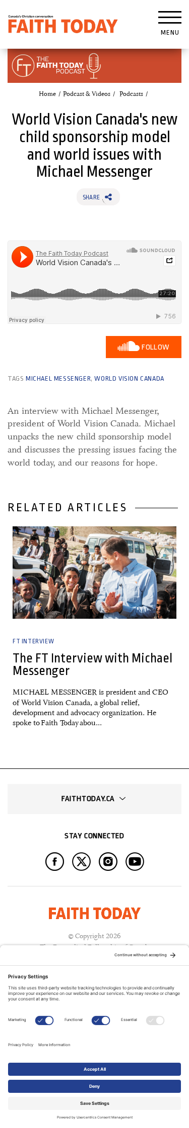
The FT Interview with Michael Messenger (92, 664)
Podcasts (131, 94)
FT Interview (33, 641)
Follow (155, 347)
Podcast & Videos (86, 94)
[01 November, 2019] (94, 572)
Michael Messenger (58, 378)
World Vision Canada (129, 378)
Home (47, 94)
